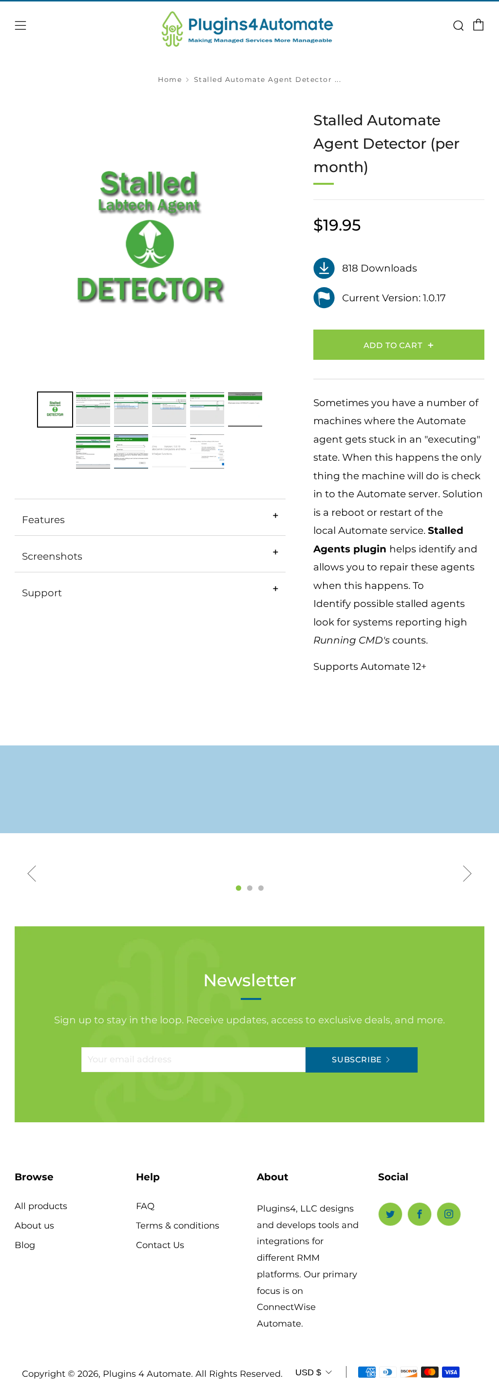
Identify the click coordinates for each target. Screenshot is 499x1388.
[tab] (55, 409)
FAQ (145, 1206)
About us (34, 1225)
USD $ (308, 1372)
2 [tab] (249, 888)
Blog (25, 1245)
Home (170, 79)
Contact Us (160, 1245)
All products (41, 1206)
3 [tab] (261, 888)
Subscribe (357, 1059)
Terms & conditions (177, 1225)
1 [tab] (238, 888)
